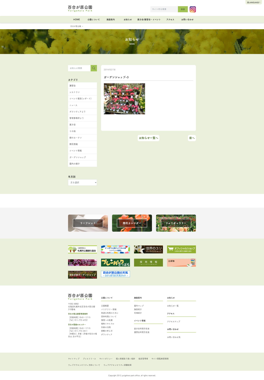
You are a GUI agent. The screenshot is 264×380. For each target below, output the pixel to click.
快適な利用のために (109, 312)
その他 (72, 131)
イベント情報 (75, 150)
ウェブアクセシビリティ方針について (84, 364)
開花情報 (73, 144)
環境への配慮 (107, 320)
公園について (93, 19)
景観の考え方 (107, 330)
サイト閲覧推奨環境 (160, 358)
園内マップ (139, 305)
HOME (76, 19)
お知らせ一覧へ (148, 138)
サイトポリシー (106, 358)
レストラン (74, 91)
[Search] (94, 68)
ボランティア (106, 334)
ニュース (73, 105)
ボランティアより (77, 111)
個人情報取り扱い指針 (125, 358)
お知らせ (128, 19)
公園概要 (105, 305)
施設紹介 (138, 309)
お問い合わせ (187, 19)
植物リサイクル (107, 323)
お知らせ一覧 (173, 305)
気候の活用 (106, 327)
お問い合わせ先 (174, 337)
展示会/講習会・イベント (149, 19)
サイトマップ (73, 358)
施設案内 (111, 19)
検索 (183, 9)
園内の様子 (74, 163)
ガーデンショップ (77, 157)
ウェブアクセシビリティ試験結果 (117, 364)
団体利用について (108, 316)
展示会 (72, 124)
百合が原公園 (75, 26)
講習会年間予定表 (141, 332)
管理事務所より (76, 118)
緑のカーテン (75, 137)
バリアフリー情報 (108, 309)
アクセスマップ (173, 321)
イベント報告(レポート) (80, 98)
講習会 (72, 85)
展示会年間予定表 (141, 328)
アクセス (170, 19)
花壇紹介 (138, 312)
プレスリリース (89, 358)
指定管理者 (143, 358)
